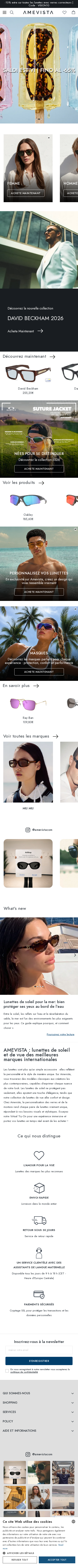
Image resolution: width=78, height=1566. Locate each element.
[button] (36, 119)
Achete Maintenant (26, 193)
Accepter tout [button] (57, 1559)
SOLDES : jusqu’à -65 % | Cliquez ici (39, 4)
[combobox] (73, 1521)
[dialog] (39, 1541)
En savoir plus (16, 685)
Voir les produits (19, 482)
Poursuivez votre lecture (60, 1034)
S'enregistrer (39, 1361)
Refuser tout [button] (20, 1559)
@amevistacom (42, 830)
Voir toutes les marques (26, 736)
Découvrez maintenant (24, 356)
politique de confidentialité (24, 1372)
